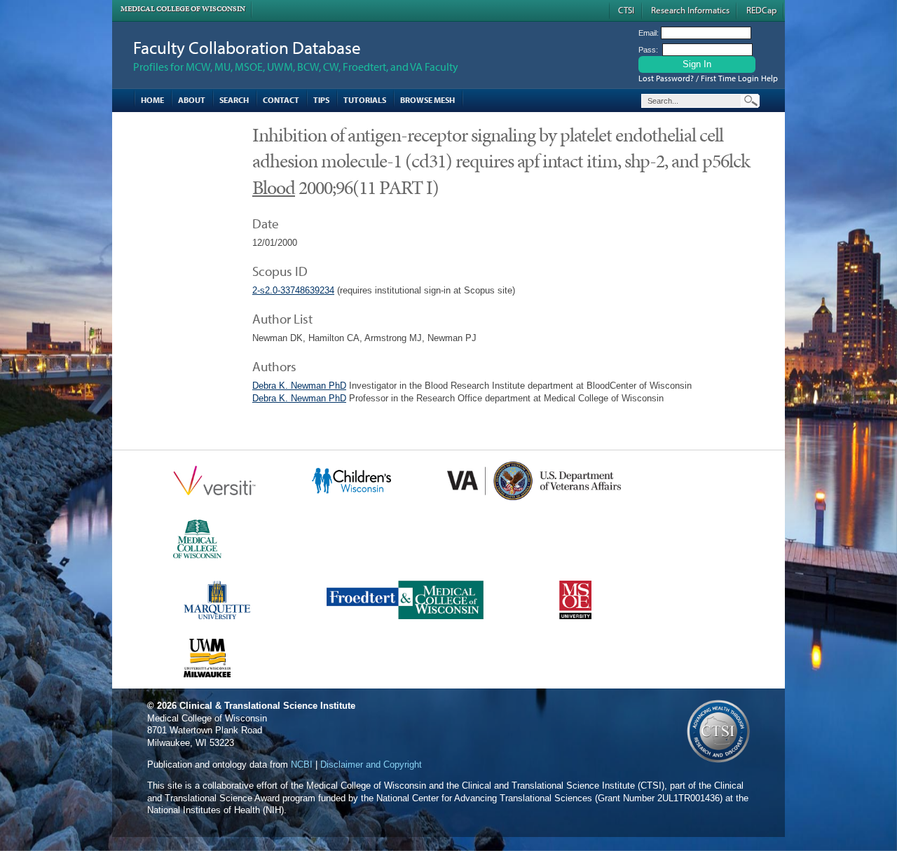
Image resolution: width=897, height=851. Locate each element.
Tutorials (364, 100)
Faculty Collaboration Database (247, 47)
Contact (281, 100)
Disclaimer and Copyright (371, 764)
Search (234, 100)
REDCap (761, 9)
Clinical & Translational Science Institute (267, 705)
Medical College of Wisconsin (183, 9)
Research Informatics (690, 9)
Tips (321, 100)
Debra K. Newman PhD (299, 385)
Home (152, 100)
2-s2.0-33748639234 (293, 290)
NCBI (302, 764)
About (191, 100)
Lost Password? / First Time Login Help (708, 78)
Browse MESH (427, 100)
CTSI (626, 9)
